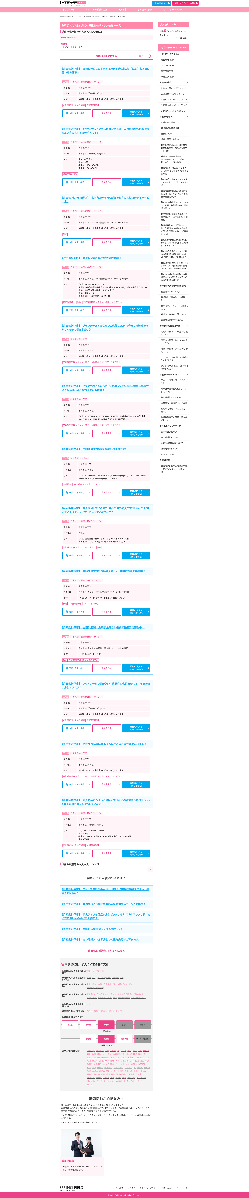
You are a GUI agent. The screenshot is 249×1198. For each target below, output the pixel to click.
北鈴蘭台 (98, 1064)
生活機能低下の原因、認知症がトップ (174, 419)
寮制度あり (139, 994)
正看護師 (91, 971)
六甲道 (113, 1051)
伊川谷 (131, 1074)
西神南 (138, 1074)
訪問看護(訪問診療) (95, 987)
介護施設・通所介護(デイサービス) (118, 984)
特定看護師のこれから (171, 397)
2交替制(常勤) (118, 977)
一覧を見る (183, 37)
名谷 (103, 1074)
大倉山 (106, 1078)
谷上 (117, 1064)
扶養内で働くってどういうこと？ (174, 88)
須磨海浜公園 (119, 1054)
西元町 (95, 1061)
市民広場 (130, 1081)
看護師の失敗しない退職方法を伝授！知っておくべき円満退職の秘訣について (174, 194)
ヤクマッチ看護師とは (96, 9)
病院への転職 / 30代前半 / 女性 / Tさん (174, 333)
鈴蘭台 (90, 1064)
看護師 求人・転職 (93, 16)
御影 (145, 1054)
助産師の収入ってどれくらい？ (174, 105)
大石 (137, 1057)
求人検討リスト (160, 3)
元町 (129, 1051)
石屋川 (124, 1057)
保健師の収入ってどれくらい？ (174, 99)
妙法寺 (97, 1074)
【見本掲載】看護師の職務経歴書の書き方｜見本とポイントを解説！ (174, 217)
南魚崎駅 (124, 1039)
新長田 (146, 1051)
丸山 (142, 1061)
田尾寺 (100, 1067)
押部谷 (140, 1067)
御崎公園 (131, 1078)
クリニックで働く (168, 65)
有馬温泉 (142, 1064)
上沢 (112, 1078)
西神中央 (91, 1078)
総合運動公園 (112, 1074)
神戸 (135, 1051)
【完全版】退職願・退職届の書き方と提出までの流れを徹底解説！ (175, 182)
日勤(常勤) (91, 977)
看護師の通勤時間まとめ (172, 320)
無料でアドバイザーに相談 (185, 3)
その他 (89, 1004)
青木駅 (88, 1025)
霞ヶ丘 (143, 1071)
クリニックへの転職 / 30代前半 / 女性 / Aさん (175, 367)
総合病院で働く (167, 60)
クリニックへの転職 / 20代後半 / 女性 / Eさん (174, 359)
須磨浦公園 (118, 1071)
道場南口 (108, 1067)
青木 (117, 1057)
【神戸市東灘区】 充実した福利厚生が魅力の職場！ (92, 257)
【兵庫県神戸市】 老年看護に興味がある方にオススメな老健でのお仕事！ (104, 743)
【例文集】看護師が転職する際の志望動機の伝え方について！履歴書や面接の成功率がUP (174, 254)
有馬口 (134, 1064)
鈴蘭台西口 (118, 1067)
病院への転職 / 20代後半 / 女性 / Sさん (174, 341)
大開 (117, 1061)
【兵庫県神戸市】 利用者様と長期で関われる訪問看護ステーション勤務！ (104, 903)
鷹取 (89, 1054)
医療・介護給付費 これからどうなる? (174, 382)
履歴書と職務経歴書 (170, 128)
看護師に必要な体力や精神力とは (174, 298)
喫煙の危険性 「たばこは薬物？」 (173, 410)
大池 (128, 1064)
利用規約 (131, 1188)
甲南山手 (91, 1051)
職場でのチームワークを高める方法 (174, 307)
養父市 (111, 1011)
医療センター (141, 1081)
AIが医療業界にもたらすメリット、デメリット (174, 390)
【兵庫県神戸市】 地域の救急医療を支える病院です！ (92, 929)
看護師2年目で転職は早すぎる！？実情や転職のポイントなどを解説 (174, 171)
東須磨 (95, 1071)
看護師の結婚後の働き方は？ (173, 314)
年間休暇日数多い (125, 994)
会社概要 (119, 1188)
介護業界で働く (167, 77)
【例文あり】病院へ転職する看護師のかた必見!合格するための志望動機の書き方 (174, 277)
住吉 (107, 1051)
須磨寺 (109, 1071)
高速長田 (125, 1061)
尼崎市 (90, 1011)
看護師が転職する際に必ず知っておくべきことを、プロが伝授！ (175, 469)
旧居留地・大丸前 (94, 1081)
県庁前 (99, 1078)
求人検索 (122, 9)
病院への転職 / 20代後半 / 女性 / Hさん (174, 350)
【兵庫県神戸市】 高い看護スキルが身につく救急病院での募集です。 (100, 939)
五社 (89, 1067)
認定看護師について (170, 432)
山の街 (106, 1064)
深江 (112, 1057)
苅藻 (124, 1078)
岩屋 (147, 1057)
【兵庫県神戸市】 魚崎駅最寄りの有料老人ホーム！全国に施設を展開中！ (104, 571)
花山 (123, 1064)
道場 (135, 1054)
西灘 (142, 1057)
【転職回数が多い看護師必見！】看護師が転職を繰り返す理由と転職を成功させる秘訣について (174, 229)
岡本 (140, 1054)
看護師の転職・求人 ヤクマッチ (71, 16)
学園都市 (123, 1074)
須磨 (94, 1054)
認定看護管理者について (172, 443)
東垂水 (136, 1071)
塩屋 (99, 1054)
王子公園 (96, 1057)
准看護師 (100, 971)
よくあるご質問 (145, 9)
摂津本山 (100, 1051)
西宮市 (97, 1011)
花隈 (89, 1061)
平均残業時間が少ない (106, 994)
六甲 (89, 1057)
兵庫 (140, 1051)
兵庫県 (105, 16)
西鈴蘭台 (128, 1067)
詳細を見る (107, 113)
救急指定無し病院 (94, 984)
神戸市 (112, 16)
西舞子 (90, 1074)
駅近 (115, 997)
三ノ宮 (123, 1051)
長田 (137, 1061)
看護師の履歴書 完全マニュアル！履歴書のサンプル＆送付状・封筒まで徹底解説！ (174, 159)
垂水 (104, 1054)
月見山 (102, 1071)
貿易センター (109, 1081)
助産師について (168, 454)
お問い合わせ (167, 1188)
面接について (167, 134)
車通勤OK (91, 994)
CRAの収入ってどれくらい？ (173, 111)
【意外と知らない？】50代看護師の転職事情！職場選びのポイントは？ (174, 148)
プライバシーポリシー (149, 1188)
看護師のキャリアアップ (171, 291)
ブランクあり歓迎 (138, 997)
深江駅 (69, 1025)
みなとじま (120, 1081)
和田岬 (129, 1054)
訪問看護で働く (167, 71)
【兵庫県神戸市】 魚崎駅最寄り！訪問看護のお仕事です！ (94, 449)
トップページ (69, 9)
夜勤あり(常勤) (104, 977)
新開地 (111, 1061)
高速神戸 (103, 1061)
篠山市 (104, 1011)
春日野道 (105, 1057)
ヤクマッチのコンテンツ (174, 9)
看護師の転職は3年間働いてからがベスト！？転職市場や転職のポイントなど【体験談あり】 (175, 266)
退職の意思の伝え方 (170, 139)
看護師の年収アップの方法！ (173, 94)
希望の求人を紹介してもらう (136, 113)
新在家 (131, 1057)
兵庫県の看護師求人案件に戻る (106, 950)
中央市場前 (141, 1078)
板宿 (89, 1071)
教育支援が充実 (105, 997)
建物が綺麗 (92, 997)
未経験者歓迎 (124, 997)
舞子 (110, 1054)
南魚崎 (90, 1084)
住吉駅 (88, 1039)
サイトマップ (182, 1188)
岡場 (94, 1067)
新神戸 (147, 1067)
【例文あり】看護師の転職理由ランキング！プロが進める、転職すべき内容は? (174, 243)
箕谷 (112, 1064)
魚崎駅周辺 (122, 16)
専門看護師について (170, 437)
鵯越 (147, 1061)
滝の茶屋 (128, 1071)
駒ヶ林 (118, 1078)
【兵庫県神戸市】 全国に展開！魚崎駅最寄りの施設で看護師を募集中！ (103, 627)
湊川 (132, 1061)
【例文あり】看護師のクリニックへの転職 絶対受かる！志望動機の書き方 (174, 205)
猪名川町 (119, 1011)
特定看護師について (170, 448)
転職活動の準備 (168, 122)
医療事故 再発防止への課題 (174, 403)
